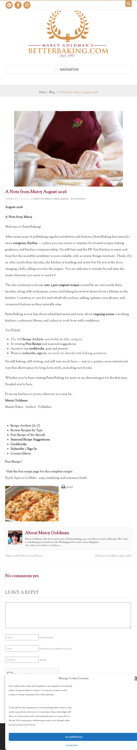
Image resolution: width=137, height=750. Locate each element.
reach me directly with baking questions (79, 353)
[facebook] (18, 5)
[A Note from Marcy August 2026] (68, 149)
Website (43, 660)
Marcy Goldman (61, 198)
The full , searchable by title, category (46, 339)
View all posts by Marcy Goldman (43, 545)
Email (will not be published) (55, 648)
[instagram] (27, 5)
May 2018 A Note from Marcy (24, 556)
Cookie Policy (72, 745)
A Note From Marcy (42, 198)
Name (46, 637)
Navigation (69, 69)
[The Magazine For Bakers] (68, 54)
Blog (52, 92)
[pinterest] (9, 5)
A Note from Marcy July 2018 (113, 556)
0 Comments (79, 198)
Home (43, 92)
